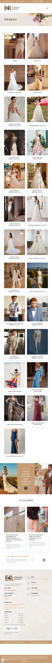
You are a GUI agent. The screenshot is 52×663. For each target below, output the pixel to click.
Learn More (24, 661)
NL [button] (47, 1)
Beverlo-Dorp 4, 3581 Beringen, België (39, 579)
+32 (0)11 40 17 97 (35, 584)
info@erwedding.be (35, 589)
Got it (30, 661)
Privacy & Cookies (34, 642)
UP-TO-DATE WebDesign (43, 642)
